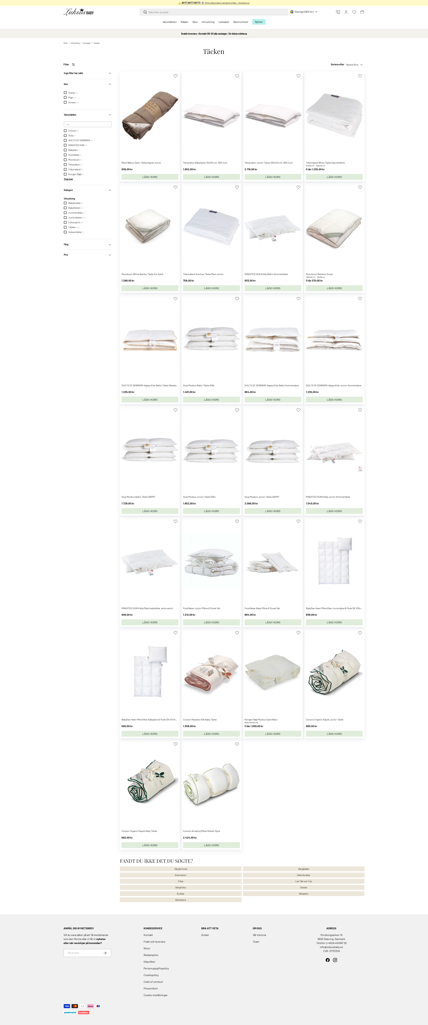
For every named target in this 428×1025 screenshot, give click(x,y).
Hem (66, 43)
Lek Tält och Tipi (303, 881)
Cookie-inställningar (156, 995)
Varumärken (170, 21)
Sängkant (303, 893)
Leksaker (224, 21)
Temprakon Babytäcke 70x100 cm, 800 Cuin (205, 162)
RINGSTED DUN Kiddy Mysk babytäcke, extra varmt (147, 608)
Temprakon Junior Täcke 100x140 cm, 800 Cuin (269, 162)
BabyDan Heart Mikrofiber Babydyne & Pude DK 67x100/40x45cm (154, 719)
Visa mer (68, 179)
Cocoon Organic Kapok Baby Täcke (139, 831)
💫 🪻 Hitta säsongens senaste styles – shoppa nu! (214, 2)
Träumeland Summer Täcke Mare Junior (203, 274)
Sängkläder (303, 868)
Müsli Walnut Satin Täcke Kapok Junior (141, 162)
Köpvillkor (149, 961)
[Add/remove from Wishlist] (175, 76)
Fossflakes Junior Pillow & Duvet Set (201, 608)
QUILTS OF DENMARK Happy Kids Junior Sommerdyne (333, 385)
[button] (362, 12)
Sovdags (86, 43)
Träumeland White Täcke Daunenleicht (325, 162)
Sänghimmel (180, 868)
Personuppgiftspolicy (156, 968)
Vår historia (259, 934)
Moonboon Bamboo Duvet (319, 274)
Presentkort (151, 988)
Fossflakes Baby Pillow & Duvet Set (262, 608)
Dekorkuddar (303, 875)
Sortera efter (337, 64)
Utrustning (208, 21)
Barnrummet (240, 21)
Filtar (180, 881)
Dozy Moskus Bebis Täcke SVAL (199, 385)
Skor (195, 21)
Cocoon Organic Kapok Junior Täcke (324, 719)
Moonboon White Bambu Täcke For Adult (142, 274)
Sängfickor (180, 887)
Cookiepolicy (151, 975)
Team (256, 941)
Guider (205, 934)
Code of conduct (153, 981)
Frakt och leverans (154, 941)
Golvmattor (180, 875)
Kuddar (180, 893)
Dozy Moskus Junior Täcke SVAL (199, 496)
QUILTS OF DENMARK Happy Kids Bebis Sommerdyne (272, 385)
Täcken (96, 43)
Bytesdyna (180, 899)
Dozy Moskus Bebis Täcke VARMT (138, 496)
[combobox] (214, 12)
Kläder (184, 21)
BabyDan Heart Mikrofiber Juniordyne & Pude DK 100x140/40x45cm (340, 608)
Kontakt (148, 934)
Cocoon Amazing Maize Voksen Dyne (201, 831)
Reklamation (151, 954)
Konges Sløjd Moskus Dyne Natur (261, 719)
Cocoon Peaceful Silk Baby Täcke (200, 719)
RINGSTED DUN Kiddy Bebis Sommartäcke (266, 274)
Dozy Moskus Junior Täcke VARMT (262, 496)
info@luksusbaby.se (331, 946)
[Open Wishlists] (354, 12)
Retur (147, 948)
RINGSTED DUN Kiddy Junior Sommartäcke (328, 496)
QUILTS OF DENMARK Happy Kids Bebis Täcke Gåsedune (150, 385)
